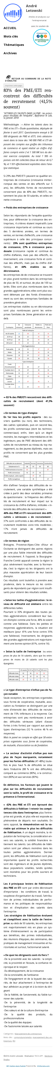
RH (14, 1041)
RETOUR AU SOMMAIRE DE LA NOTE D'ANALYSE (28, 79)
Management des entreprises (28, 1033)
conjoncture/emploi (23, 1037)
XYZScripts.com (43, 1066)
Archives (10, 53)
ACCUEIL (10, 28)
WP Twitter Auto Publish (16, 1066)
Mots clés (11, 36)
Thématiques (14, 45)
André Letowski (34, 8)
